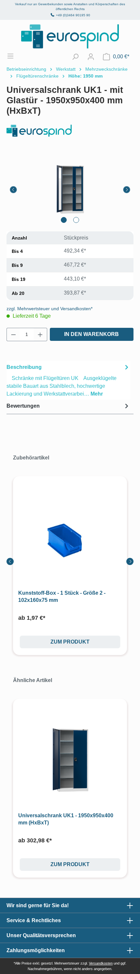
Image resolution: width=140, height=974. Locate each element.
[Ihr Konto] (91, 56)
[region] (70, 189)
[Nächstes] (126, 189)
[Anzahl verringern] (13, 334)
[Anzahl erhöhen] (40, 334)
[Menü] (14, 56)
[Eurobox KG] (70, 131)
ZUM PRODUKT (70, 642)
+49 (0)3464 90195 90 (73, 15)
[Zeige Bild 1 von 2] (64, 220)
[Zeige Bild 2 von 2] (76, 220)
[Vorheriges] (13, 189)
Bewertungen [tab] (23, 406)
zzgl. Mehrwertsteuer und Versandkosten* (49, 308)
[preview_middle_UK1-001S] (70, 189)
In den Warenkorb (91, 334)
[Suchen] (75, 56)
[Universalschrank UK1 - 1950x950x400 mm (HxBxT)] (70, 760)
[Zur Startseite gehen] (70, 36)
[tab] (68, 380)
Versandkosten (101, 963)
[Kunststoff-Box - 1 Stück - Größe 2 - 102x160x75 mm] (70, 537)
